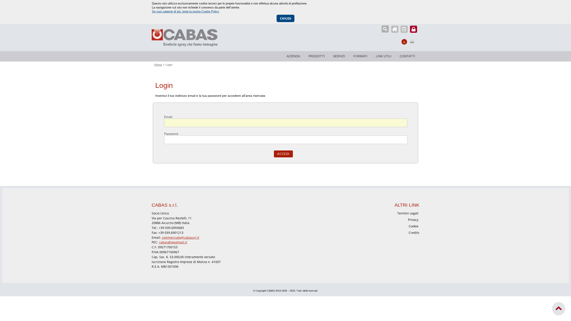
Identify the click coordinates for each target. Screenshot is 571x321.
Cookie (413, 226)
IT (404, 42)
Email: (168, 117)
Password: (171, 134)
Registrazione (404, 29)
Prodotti (316, 56)
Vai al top (558, 308)
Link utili (383, 56)
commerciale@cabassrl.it (180, 237)
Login (413, 29)
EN (412, 42)
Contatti (407, 56)
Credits (414, 232)
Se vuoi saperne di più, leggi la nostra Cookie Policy (185, 11)
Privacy (413, 220)
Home (394, 29)
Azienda (293, 56)
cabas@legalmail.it (173, 242)
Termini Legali (407, 213)
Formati (360, 56)
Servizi (339, 56)
